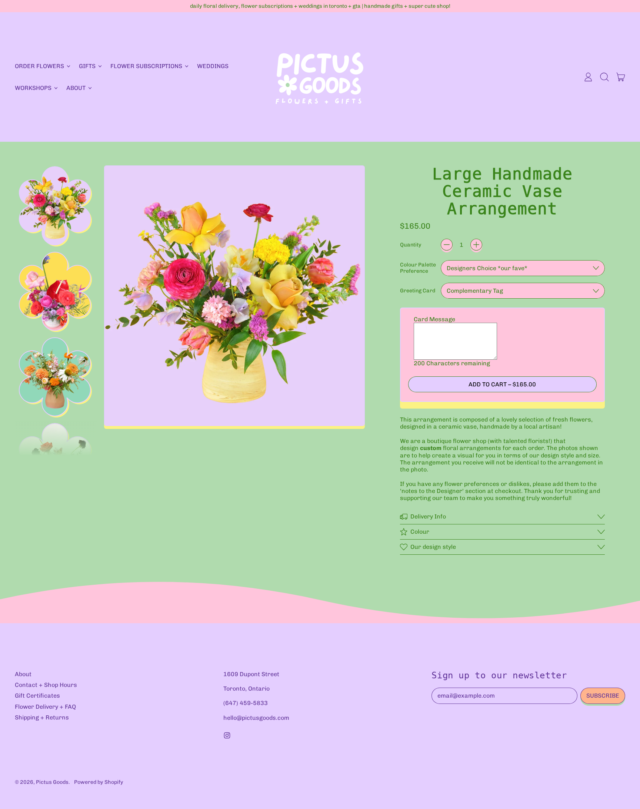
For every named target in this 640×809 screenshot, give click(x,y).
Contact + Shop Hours (46, 684)
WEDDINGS (213, 66)
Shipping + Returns (42, 717)
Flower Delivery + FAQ (45, 706)
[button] (604, 77)
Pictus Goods (52, 782)
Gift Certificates (37, 695)
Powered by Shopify (98, 782)
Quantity (410, 245)
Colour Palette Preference (418, 268)
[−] (447, 245)
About (23, 674)
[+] (476, 245)
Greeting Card (417, 291)
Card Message (434, 319)
